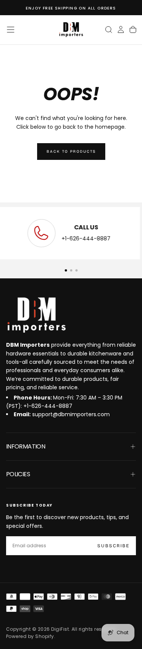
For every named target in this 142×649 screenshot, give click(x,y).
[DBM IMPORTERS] (36, 315)
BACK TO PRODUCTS (71, 151)
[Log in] (120, 30)
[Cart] (132, 30)
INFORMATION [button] (25, 446)
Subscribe (113, 545)
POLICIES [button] (18, 474)
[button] (10, 29)
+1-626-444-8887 (88, 238)
